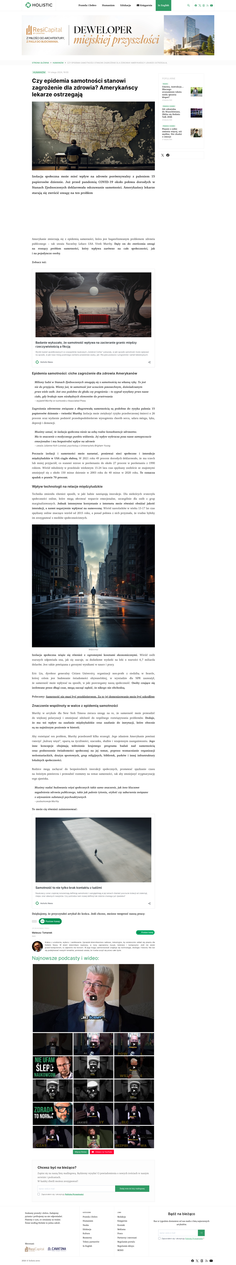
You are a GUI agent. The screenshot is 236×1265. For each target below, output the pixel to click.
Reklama (121, 1229)
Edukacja (125, 5)
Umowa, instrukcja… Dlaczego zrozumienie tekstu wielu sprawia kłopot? (173, 92)
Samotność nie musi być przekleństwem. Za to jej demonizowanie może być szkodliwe (100, 696)
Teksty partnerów (91, 1242)
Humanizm (108, 5)
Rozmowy (87, 1238)
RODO (120, 1250)
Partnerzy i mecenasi (127, 1238)
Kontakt (121, 1225)
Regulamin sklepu (125, 1246)
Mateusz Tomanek (42, 932)
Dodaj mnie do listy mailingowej (132, 1189)
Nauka (86, 1225)
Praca (120, 1233)
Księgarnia (122, 1221)
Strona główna (40, 63)
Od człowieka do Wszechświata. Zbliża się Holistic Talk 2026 (171, 113)
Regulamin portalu (126, 1242)
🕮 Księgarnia (144, 5)
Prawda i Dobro (87, 5)
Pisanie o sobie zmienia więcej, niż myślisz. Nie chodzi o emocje (172, 133)
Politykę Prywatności (74, 1194)
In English (163, 5)
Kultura (86, 1233)
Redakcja (121, 1217)
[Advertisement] (93, 218)
